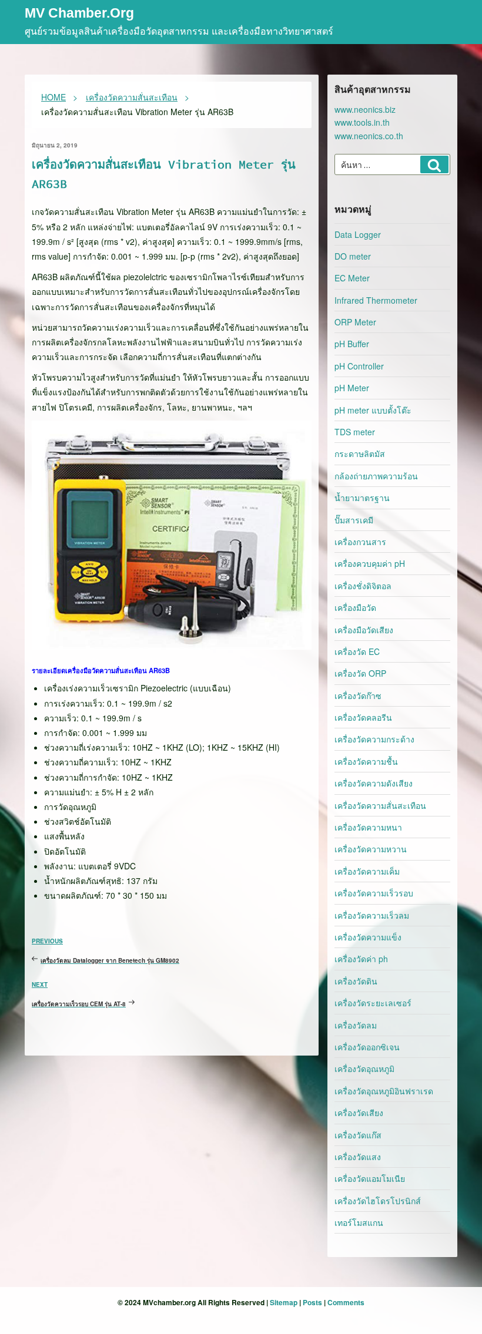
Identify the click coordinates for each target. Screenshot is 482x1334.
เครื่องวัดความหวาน (370, 849)
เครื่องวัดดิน (355, 981)
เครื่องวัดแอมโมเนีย (369, 1178)
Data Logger (357, 234)
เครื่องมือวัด (355, 607)
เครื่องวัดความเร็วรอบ (373, 893)
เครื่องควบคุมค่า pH (369, 563)
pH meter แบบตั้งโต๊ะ (372, 410)
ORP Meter (355, 322)
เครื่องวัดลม (355, 1025)
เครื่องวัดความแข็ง (367, 937)
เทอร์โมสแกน (358, 1222)
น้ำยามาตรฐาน (362, 497)
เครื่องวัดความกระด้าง (374, 739)
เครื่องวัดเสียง (358, 1112)
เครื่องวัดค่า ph (361, 959)
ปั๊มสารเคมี (353, 520)
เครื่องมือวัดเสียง (363, 630)
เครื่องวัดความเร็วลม (371, 915)
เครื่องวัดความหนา (368, 827)
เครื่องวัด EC (357, 651)
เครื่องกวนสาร (360, 541)
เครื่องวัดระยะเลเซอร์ (372, 1003)
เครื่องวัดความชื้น (366, 761)
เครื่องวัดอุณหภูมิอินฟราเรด (383, 1091)
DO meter (352, 256)
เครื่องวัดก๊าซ (357, 695)
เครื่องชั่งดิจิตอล (362, 586)
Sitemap (283, 1302)
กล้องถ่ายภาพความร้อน (376, 476)
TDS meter (354, 432)
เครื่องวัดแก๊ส (357, 1135)
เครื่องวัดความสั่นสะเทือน (380, 805)
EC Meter (352, 278)
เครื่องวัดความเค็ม (367, 871)
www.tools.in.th (362, 122)
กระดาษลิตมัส (359, 453)
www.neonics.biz (365, 109)
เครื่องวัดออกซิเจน (367, 1047)
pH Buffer (351, 344)
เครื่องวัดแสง (357, 1156)
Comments (345, 1302)
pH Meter (351, 388)
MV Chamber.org (79, 13)
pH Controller (359, 366)
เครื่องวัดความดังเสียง (373, 783)
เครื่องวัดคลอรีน (363, 717)
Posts (312, 1302)
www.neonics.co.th (368, 136)
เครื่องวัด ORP (360, 673)
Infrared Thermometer (375, 300)
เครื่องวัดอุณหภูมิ (364, 1068)
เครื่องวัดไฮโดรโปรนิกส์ (377, 1201)
